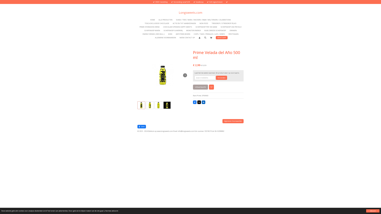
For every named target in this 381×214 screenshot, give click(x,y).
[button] (141, 105)
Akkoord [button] (373, 211)
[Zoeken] (205, 37)
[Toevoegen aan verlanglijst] (211, 87)
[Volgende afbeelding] (185, 75)
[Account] (199, 37)
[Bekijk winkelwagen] (211, 37)
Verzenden (221, 78)
